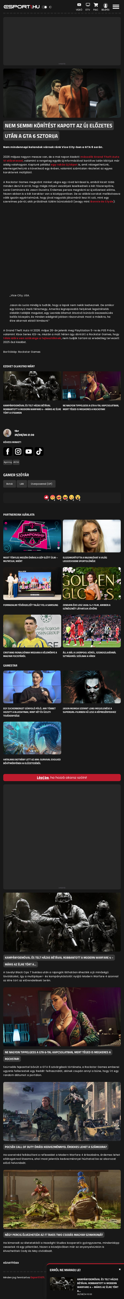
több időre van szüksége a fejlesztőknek (32, 338)
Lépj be (43, 777)
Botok (9, 483)
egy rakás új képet (64, 164)
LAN (22, 483)
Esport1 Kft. (38, 1277)
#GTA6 (16, 462)
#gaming (8, 462)
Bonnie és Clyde (101, 201)
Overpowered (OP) (41, 483)
